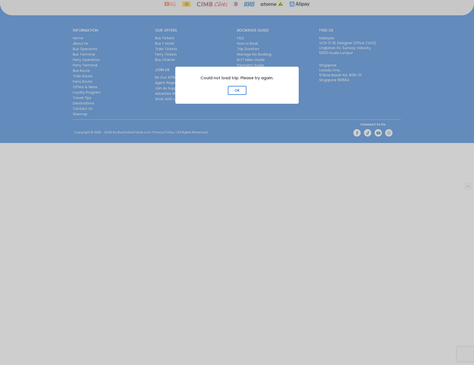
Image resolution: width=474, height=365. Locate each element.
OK (237, 90)
